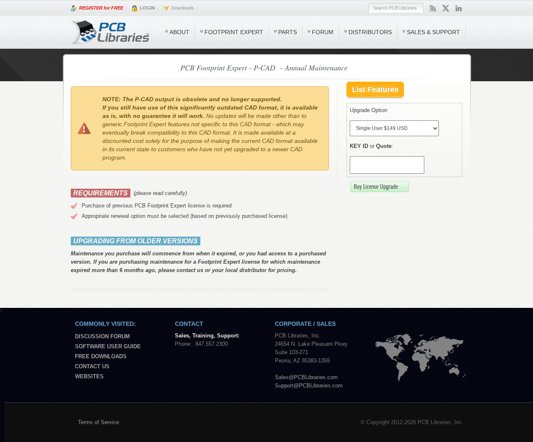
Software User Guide (108, 346)
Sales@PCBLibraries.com (306, 377)
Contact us (92, 366)
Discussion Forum (102, 336)
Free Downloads (101, 356)
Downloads (181, 7)
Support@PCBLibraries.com (309, 385)
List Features (375, 89)
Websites (89, 376)
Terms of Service (98, 422)
